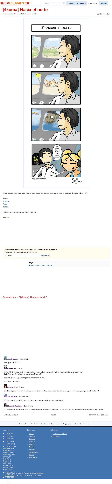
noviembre (7, 450)
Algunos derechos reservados (34, 473)
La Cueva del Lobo (60, 434)
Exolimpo (15, 3)
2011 (8, 446)
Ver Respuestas (103, 14)
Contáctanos (79, 424)
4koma (31, 265)
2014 (8, 439)
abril (4, 463)
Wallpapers (33, 457)
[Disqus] (56, 325)
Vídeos (31, 455)
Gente (31, 444)
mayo (5, 462)
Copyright (67, 424)
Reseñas (32, 449)
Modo (43, 265)
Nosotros (103, 3)
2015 (8, 436)
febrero (5, 467)
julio (4, 458)
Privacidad (55, 424)
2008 (8, 477)
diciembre (6, 448)
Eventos (32, 439)
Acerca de (23, 424)
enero (5, 469)
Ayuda (91, 424)
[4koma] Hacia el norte (25, 9)
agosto (5, 456)
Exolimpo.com (9, 476)
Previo (5, 204)
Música (31, 447)
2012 (8, 444)
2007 (8, 480)
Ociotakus (56, 436)
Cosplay (32, 436)
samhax (49, 265)
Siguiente (6, 201)
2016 (8, 433)
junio (5, 460)
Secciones (81, 3)
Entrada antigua (11, 415)
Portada (70, 3)
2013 (8, 441)
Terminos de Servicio (39, 424)
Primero (5, 207)
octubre (6, 452)
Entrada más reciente (98, 415)
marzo (5, 465)
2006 (8, 482)
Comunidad (92, 3)
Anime (31, 434)
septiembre (7, 454)
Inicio (53, 415)
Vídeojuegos (33, 452)
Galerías (32, 442)
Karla (37, 265)
